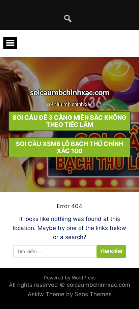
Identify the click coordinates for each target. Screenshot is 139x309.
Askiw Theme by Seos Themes (70, 294)
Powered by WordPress (69, 277)
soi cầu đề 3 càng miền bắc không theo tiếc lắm (69, 121)
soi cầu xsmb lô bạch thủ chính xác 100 (69, 147)
